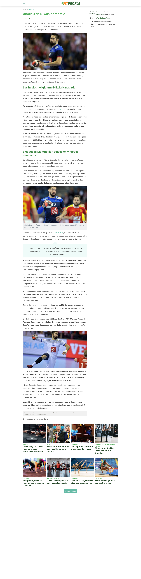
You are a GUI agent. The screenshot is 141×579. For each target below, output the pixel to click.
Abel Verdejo (109, 14)
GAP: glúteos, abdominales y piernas (105, 445)
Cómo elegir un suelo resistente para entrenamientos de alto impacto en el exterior (34, 449)
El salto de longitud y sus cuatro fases (105, 481)
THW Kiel (59, 233)
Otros (32, 9)
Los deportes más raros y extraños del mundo (82, 447)
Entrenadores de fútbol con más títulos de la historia (58, 449)
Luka (61, 109)
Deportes (25, 9)
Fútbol (49, 444)
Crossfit (26, 478)
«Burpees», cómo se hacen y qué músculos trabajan (33, 483)
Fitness (25, 444)
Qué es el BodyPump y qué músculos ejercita (57, 481)
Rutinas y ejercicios (54, 478)
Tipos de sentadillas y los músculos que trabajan (105, 450)
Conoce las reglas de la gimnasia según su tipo (82, 481)
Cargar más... (70, 491)
